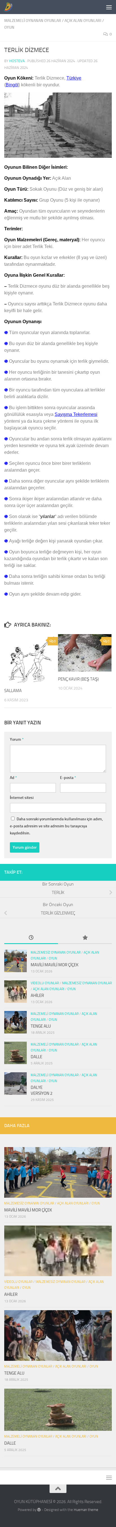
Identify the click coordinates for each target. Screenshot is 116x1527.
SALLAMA (13, 690)
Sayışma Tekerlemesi (76, 414)
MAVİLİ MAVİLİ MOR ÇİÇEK (55, 964)
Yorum (17, 739)
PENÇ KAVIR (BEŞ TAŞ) (78, 679)
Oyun (9, 27)
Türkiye (73, 78)
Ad (13, 777)
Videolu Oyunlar (45, 983)
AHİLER (37, 995)
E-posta (68, 777)
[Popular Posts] (85, 938)
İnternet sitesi (22, 797)
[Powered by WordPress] (39, 1510)
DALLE (36, 1056)
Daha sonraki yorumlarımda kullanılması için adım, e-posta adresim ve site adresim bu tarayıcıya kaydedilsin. (56, 826)
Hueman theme (86, 1510)
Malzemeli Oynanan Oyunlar (32, 20)
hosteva (17, 61)
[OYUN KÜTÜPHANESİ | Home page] (9, 7)
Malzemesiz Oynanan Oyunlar (56, 952)
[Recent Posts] (31, 938)
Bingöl (12, 84)
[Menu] (109, 7)
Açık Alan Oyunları (82, 20)
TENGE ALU (41, 1026)
